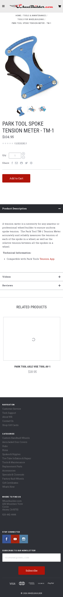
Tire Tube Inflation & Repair (16, 458)
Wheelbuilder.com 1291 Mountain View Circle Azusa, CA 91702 (12, 505)
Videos (6, 276)
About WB (7, 416)
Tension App (47, 258)
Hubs (5, 446)
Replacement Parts (12, 466)
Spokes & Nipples (11, 454)
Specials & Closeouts (13, 474)
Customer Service (11, 408)
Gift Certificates (10, 482)
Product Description (14, 208)
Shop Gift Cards (10, 425)
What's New (8, 486)
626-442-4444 (9, 514)
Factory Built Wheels (13, 478)
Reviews (7, 285)
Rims (5, 450)
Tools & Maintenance (13, 462)
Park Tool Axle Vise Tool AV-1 (31, 366)
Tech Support (9, 412)
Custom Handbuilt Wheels (16, 437)
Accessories (8, 470)
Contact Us (7, 421)
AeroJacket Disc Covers (14, 442)
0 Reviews (21, 143)
